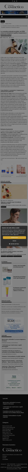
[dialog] (14, 236)
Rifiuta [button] (14, 240)
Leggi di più (15, 234)
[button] (14, 244)
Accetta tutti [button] (14, 237)
